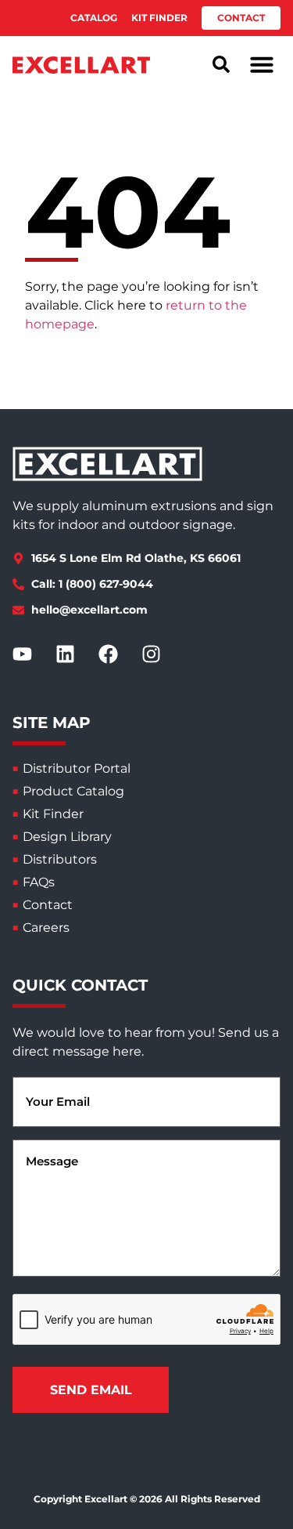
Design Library (67, 836)
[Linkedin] (75, 653)
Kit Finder (53, 813)
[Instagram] (160, 653)
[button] (261, 64)
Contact (48, 904)
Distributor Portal (76, 768)
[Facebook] (118, 653)
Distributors (60, 859)
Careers (46, 927)
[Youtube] (32, 653)
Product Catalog (73, 791)
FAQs (39, 882)
